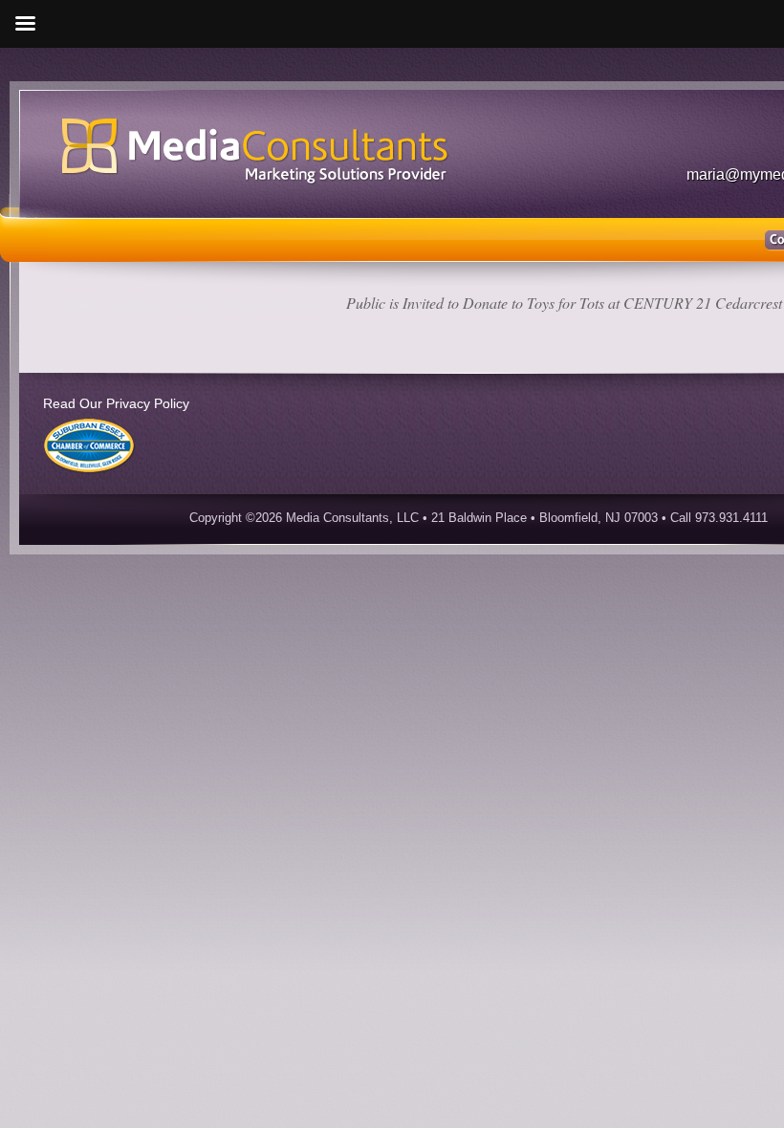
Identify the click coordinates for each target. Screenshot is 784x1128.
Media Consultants (113, 303)
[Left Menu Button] (25, 24)
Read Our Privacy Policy (116, 403)
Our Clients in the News (258, 303)
